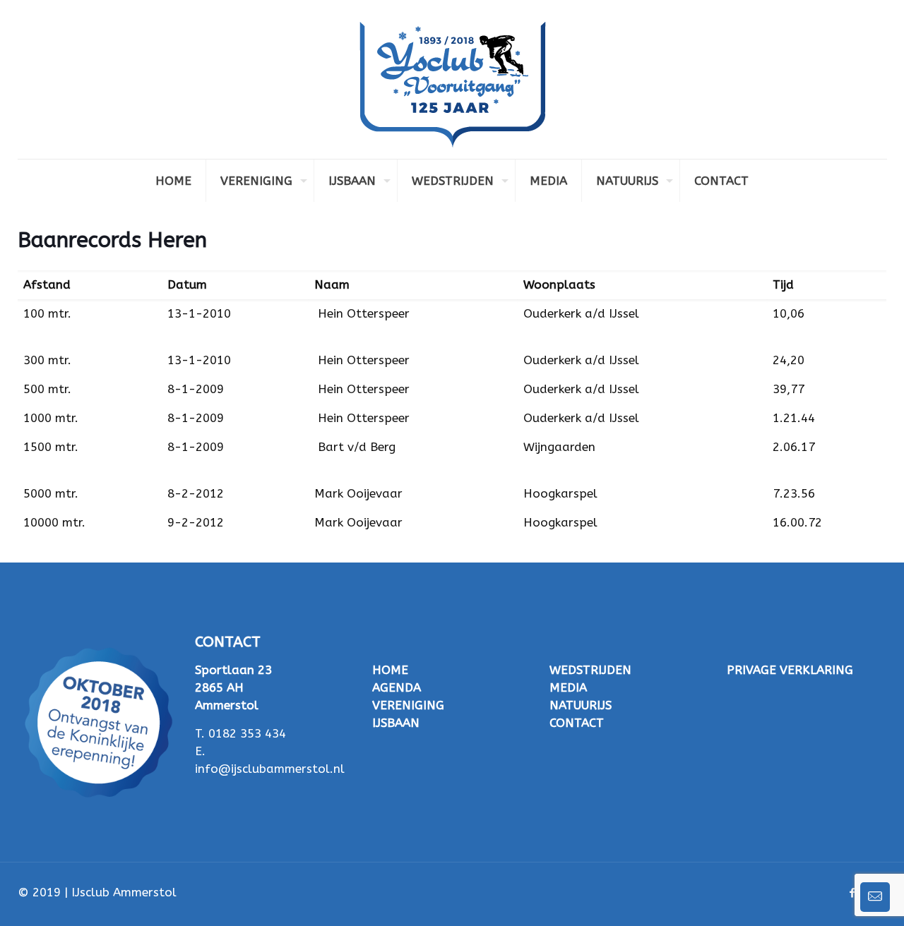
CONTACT (576, 723)
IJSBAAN (396, 723)
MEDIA (568, 687)
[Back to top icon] (836, 897)
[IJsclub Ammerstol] (452, 79)
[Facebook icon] (853, 892)
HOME (390, 670)
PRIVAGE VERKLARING (790, 670)
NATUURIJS (580, 705)
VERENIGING (408, 705)
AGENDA (396, 687)
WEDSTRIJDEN (590, 670)
